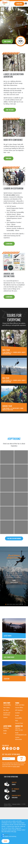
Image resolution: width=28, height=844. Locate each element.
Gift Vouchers (19, 710)
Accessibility (18, 718)
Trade (4, 733)
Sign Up (21, 758)
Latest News (7, 726)
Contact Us (19, 726)
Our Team (6, 710)
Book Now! (19, 4)
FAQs (16, 721)
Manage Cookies (16, 804)
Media (5, 731)
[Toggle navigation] (26, 3)
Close (5, 841)
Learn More (9, 244)
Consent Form (19, 723)
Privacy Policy (7, 804)
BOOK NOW (8, 158)
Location (17, 713)
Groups (17, 715)
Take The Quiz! (10, 110)
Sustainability (7, 705)
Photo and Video (19, 705)
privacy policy (16, 766)
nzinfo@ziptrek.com (20, 735)
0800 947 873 (19, 730)
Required (6, 834)
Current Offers (19, 707)
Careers (5, 717)
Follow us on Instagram (14, 538)
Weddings (6, 728)
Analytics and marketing (10, 836)
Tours (17, 703)
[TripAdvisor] (20, 41)
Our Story (6, 703)
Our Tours (7, 41)
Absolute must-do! (14, 556)
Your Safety (6, 707)
